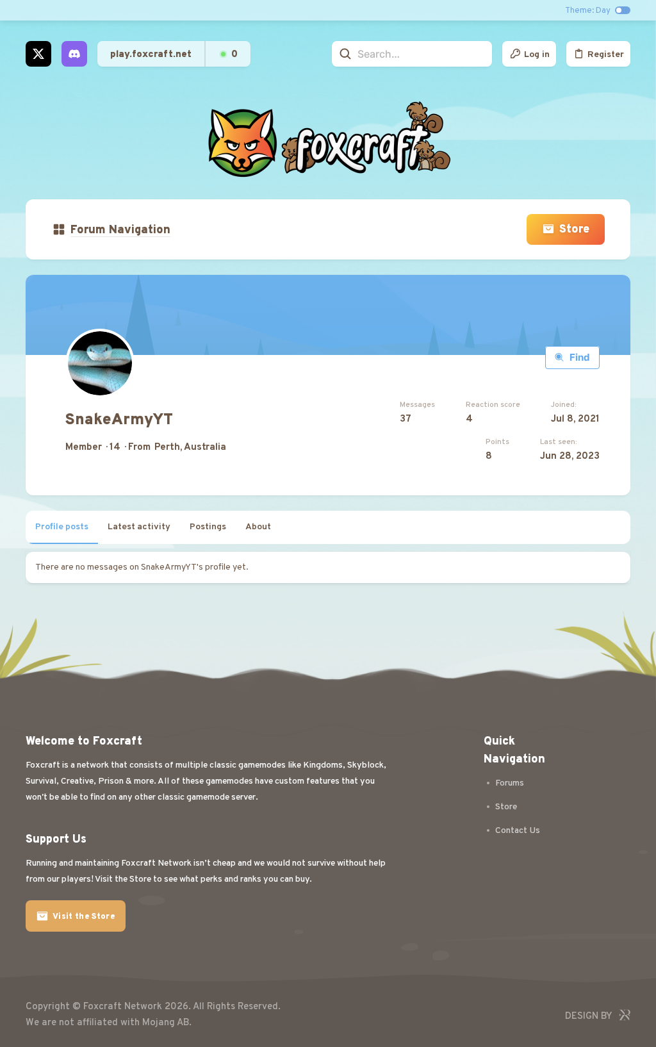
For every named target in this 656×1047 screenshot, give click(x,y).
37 (405, 419)
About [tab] (258, 527)
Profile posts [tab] (61, 527)
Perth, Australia (190, 447)
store (506, 807)
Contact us (517, 830)
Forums (509, 783)
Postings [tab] (208, 527)
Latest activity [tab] (139, 527)
